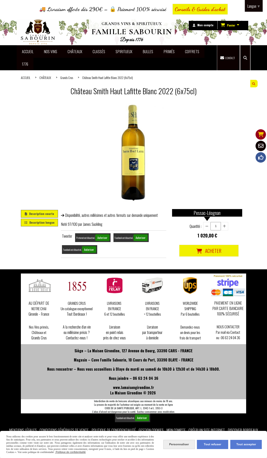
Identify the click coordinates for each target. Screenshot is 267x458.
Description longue (41, 222)
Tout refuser (212, 444)
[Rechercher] (245, 57)
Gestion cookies (151, 430)
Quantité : (196, 226)
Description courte (41, 213)
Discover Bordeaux (243, 430)
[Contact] (261, 146)
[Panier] (261, 134)
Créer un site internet (207, 430)
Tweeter (67, 236)
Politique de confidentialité (114, 430)
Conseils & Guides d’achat (200, 9)
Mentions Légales (23, 430)
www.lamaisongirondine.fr (133, 387)
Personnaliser (179, 444)
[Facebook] (261, 157)
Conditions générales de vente (64, 430)
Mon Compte (176, 430)
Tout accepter (246, 444)
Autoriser (102, 238)
